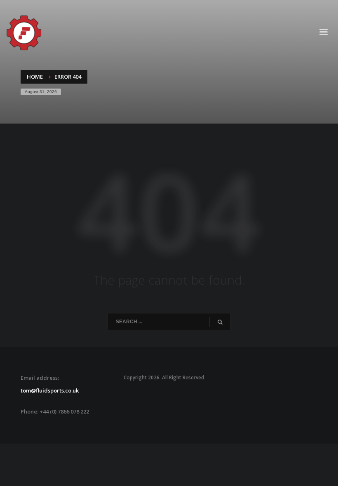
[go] (220, 322)
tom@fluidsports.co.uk (50, 390)
